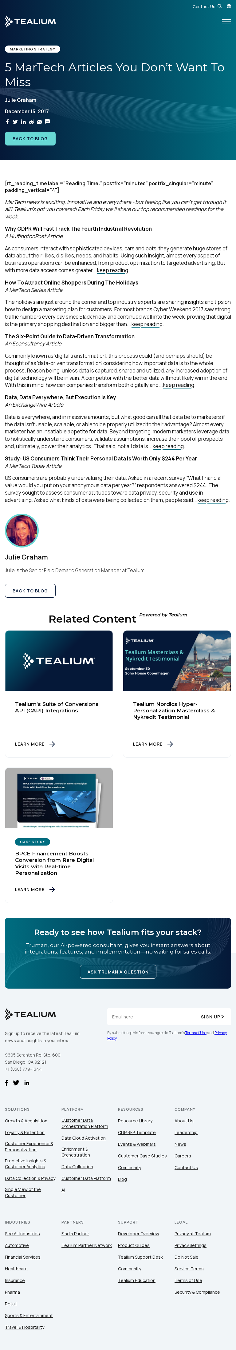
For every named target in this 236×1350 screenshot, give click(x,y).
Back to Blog (30, 138)
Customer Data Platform (86, 1178)
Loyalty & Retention (25, 1132)
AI (63, 1190)
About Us (184, 1121)
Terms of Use (195, 1032)
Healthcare (16, 1269)
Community (129, 1167)
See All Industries (22, 1234)
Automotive (17, 1245)
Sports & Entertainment (29, 1315)
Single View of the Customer (23, 1192)
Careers (183, 1156)
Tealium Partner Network (86, 1245)
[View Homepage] (31, 21)
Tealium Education (136, 1280)
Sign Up (210, 1017)
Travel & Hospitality (24, 1327)
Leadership (186, 1132)
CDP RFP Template (137, 1132)
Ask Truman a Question (118, 972)
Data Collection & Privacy (30, 1178)
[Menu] (226, 21)
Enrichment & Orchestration (75, 1152)
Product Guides (134, 1245)
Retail (11, 1304)
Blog (122, 1179)
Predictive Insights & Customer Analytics (25, 1164)
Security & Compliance (197, 1292)
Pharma (12, 1292)
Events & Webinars (137, 1144)
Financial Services (23, 1257)
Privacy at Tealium (193, 1234)
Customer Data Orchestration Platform (84, 1123)
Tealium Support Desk (140, 1257)
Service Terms (189, 1269)
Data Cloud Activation (83, 1138)
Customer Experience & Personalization (29, 1147)
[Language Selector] (229, 6)
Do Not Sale (187, 1257)
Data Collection (77, 1166)
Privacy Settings (190, 1245)
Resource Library (135, 1121)
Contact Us (204, 6)
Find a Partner (75, 1234)
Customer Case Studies (142, 1156)
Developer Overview (138, 1234)
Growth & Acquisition (26, 1121)
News (180, 1144)
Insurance (15, 1280)
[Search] (220, 6)
